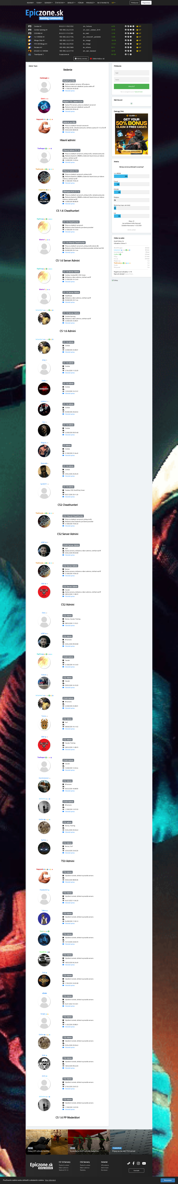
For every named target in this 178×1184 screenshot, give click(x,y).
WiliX (43, 583)
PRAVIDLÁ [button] (90, 2)
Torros (43, 716)
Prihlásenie (134, 2)
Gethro (41, 819)
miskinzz (44, 401)
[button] (113, 2)
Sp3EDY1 (43, 484)
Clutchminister (44, 778)
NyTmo (43, 840)
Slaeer (42, 931)
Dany (44, 612)
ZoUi (43, 972)
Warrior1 (42, 239)
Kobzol (43, 674)
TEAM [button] (38, 2)
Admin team (104, 1168)
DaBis (44, 380)
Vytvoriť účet (138, 92)
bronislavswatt (118, 252)
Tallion (44, 910)
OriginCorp (42, 189)
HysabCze (42, 952)
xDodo (44, 993)
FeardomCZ (44, 890)
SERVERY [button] (48, 2)
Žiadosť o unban (64, 1165)
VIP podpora (105, 1165)
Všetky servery (82, 58)
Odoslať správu (70, 91)
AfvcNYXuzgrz (118, 248)
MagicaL (44, 442)
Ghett (43, 98)
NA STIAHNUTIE (103, 2)
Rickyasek (117, 267)
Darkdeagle (44, 78)
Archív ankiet (132, 230)
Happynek (39, 119)
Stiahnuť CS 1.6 (63, 1170)
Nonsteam (104, 1170)
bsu (44, 422)
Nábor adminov (63, 1168)
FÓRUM (80, 2)
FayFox (39, 219)
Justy (44, 1076)
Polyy (115, 256)
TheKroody (39, 169)
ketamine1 (39, 310)
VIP (139, 26)
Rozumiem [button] (168, 1180)
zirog (44, 360)
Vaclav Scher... (129, 274)
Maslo (43, 463)
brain (43, 1055)
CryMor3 (116, 254)
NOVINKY (30, 2)
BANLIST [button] (71, 2)
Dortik (116, 265)
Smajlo (43, 1014)
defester (42, 798)
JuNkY (43, 542)
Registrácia (146, 2)
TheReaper (41, 148)
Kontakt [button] (136, 1170)
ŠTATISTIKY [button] (59, 2)
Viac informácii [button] (50, 1180)
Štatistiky (83, 1170)
